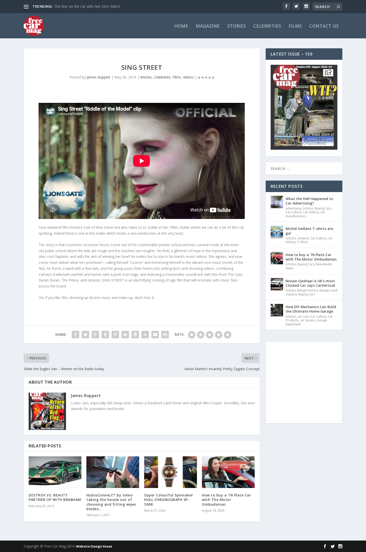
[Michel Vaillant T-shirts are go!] (277, 232)
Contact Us (324, 26)
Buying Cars (323, 208)
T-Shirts (302, 242)
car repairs (307, 320)
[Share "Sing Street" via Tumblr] (105, 335)
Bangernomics (308, 290)
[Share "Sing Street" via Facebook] (75, 335)
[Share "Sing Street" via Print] (165, 335)
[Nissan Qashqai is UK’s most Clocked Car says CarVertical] (277, 284)
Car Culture (294, 212)
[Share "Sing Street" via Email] (155, 335)
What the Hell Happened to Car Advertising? (309, 201)
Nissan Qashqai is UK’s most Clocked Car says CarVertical (310, 283)
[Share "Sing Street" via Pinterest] (115, 335)
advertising (293, 208)
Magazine (208, 26)
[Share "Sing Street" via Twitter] (85, 335)
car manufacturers (305, 214)
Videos (188, 77)
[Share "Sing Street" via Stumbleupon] (145, 335)
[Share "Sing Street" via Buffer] (135, 335)
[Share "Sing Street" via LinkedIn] (125, 335)
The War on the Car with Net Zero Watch (87, 6)
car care (303, 316)
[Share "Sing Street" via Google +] (95, 335)
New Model (324, 264)
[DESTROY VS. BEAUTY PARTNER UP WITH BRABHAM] (55, 472)
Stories (236, 26)
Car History (311, 212)
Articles (146, 77)
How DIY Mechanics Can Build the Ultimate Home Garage (311, 309)
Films (295, 26)
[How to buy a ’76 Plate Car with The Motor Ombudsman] (228, 472)
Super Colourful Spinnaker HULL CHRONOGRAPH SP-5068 (168, 499)
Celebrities (267, 26)
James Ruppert (98, 77)
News (289, 268)
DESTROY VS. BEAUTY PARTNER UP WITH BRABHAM (55, 497)
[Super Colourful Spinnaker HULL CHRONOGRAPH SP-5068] (170, 472)
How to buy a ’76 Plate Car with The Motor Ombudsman (226, 499)
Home (181, 26)
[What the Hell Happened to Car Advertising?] (277, 202)
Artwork (303, 238)
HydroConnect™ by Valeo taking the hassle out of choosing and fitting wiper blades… (111, 502)
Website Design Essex (94, 546)
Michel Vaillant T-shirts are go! (309, 230)
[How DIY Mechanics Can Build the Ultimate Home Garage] (277, 310)
